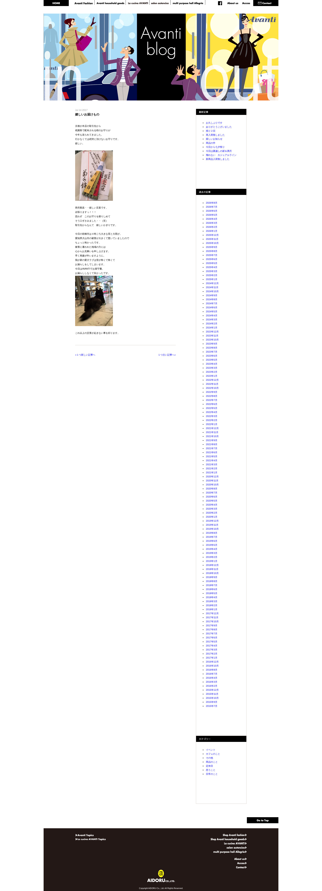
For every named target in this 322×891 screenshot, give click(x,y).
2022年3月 (211, 416)
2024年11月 (212, 287)
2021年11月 (212, 432)
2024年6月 (211, 307)
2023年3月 (211, 367)
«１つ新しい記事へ (86, 354)
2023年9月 (211, 343)
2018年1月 (211, 609)
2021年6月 (211, 452)
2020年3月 (211, 508)
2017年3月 (211, 649)
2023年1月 (211, 376)
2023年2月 (211, 372)
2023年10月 (212, 339)
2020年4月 (211, 504)
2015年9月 (211, 702)
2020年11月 (212, 480)
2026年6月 (211, 210)
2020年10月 (212, 484)
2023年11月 (212, 335)
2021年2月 (211, 468)
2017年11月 (212, 617)
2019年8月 (211, 533)
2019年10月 (212, 529)
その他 (209, 757)
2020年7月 (211, 492)
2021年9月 (211, 440)
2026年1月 (211, 231)
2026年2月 (211, 227)
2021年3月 (211, 464)
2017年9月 (211, 625)
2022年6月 (211, 404)
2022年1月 (211, 424)
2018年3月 (211, 601)
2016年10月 (212, 665)
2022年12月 (212, 380)
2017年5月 (211, 641)
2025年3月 (211, 271)
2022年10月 (212, 388)
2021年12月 (212, 428)
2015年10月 (212, 698)
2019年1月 (211, 561)
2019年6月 (211, 541)
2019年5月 (211, 545)
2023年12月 (212, 331)
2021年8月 (211, 444)
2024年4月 (211, 315)
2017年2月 (211, 653)
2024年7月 (211, 303)
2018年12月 (212, 565)
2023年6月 (211, 355)
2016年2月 (211, 686)
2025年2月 (211, 275)
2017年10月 (212, 621)
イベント (210, 749)
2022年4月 (211, 412)
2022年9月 (211, 392)
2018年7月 (211, 585)
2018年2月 (211, 605)
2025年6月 (211, 259)
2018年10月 (212, 573)
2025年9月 (211, 247)
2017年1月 (211, 657)
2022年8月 (211, 396)
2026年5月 (211, 215)
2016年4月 (211, 677)
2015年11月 (212, 694)
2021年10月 (212, 436)
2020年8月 (211, 488)
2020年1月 (211, 516)
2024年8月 (211, 299)
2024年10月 (212, 291)
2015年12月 (212, 690)
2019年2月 (211, 557)
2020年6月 (211, 496)
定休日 (209, 766)
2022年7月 (211, 400)
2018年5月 (211, 593)
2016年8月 (211, 669)
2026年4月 (211, 219)
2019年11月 (212, 524)
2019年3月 (211, 553)
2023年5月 (211, 359)
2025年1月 (211, 279)
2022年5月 (211, 408)
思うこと (210, 770)
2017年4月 (211, 645)
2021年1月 (211, 472)
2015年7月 (211, 706)
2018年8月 (211, 581)
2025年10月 (212, 243)
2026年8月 (211, 202)
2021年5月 (211, 456)
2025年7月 (211, 255)
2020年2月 (211, 512)
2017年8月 (211, 629)
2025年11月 (212, 239)
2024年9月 (211, 295)
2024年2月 (211, 323)
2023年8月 (211, 347)
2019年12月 (212, 520)
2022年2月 (211, 420)
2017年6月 (211, 637)
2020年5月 (211, 500)
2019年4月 (211, 549)
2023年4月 (211, 363)
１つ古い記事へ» (166, 354)
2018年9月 (211, 577)
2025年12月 (212, 235)
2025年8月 (211, 251)
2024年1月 (211, 327)
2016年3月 (211, 681)
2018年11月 (212, 569)
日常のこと (212, 774)
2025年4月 (211, 267)
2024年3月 (211, 319)
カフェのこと (213, 753)
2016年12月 (212, 661)
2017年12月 (212, 613)
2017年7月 (211, 633)
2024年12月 (212, 283)
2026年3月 (211, 223)
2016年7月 (211, 673)
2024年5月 (211, 311)
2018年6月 (211, 589)
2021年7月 (211, 448)
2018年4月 (211, 597)
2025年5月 (211, 263)
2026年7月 (211, 206)
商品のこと (212, 762)
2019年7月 (211, 537)
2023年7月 (211, 351)
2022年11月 (212, 384)
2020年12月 (212, 476)
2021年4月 (211, 460)
